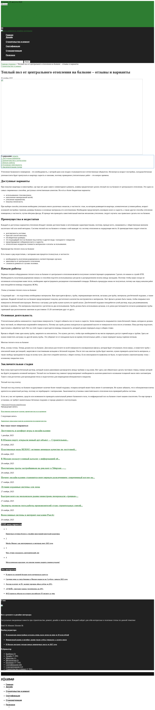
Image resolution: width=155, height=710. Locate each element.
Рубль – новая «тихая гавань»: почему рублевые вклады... (25, 6)
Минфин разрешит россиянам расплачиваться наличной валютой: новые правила (35, 11)
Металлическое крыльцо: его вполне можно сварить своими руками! (33, 562)
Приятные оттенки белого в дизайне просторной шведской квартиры (33, 534)
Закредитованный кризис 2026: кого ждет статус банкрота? (25, 22)
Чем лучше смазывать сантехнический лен (22, 553)
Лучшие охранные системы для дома (20, 487)
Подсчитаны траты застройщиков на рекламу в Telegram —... (33, 468)
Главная (9, 35)
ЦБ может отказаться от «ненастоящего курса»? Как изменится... (28, 13)
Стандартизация (14, 51)
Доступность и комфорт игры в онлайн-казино (25, 430)
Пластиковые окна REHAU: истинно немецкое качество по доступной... (39, 449)
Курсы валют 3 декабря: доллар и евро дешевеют (21, 19)
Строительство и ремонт (18, 42)
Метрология (12, 660)
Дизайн (9, 37)
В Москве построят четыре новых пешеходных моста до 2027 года (31, 644)
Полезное (10, 55)
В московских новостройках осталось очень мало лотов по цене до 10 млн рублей (37, 635)
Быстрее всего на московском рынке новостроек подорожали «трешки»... (39, 496)
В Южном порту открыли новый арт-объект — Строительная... (34, 440)
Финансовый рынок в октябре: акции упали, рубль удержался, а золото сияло (36, 640)
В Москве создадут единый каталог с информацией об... (30, 458)
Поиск (27, 62)
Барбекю (11, 654)
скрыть (15, 156)
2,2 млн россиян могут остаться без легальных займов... (24, 8)
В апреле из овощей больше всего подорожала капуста (27, 574)
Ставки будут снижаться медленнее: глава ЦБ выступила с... (26, 17)
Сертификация (13, 46)
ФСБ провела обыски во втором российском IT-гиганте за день (30, 593)
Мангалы (11, 658)
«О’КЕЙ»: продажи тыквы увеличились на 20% (24, 589)
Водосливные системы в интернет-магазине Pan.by (27, 515)
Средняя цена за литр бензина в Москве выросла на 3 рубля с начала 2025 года (37, 579)
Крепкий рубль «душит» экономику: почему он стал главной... (27, 15)
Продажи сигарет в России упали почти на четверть (22, 24)
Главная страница (8, 64)
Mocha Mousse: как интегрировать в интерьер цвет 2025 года (29, 543)
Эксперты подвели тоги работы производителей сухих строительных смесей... (42, 505)
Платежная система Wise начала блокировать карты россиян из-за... (29, 26)
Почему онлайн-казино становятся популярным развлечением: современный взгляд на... (48, 477)
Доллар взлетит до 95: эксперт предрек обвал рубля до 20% (29, 584)
